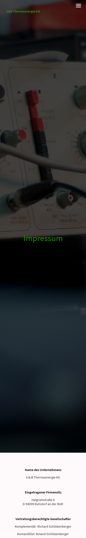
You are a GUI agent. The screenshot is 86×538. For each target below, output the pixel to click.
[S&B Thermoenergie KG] (23, 17)
